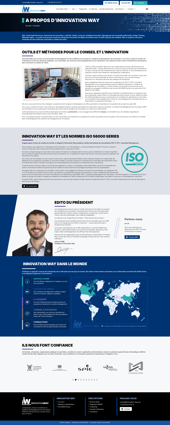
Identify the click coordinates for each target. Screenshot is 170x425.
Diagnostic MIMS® (44, 289)
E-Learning (40, 299)
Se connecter (139, 3)
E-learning (93, 9)
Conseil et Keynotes (97, 409)
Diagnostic (83, 9)
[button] (73, 379)
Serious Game (41, 278)
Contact (130, 9)
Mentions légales (65, 422)
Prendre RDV (125, 3)
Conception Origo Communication (100, 422)
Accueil (28, 26)
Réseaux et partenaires (66, 404)
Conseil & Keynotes (106, 9)
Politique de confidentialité (80, 422)
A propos (61, 402)
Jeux (73, 9)
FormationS (41, 322)
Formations (119, 9)
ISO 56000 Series (111, 3)
